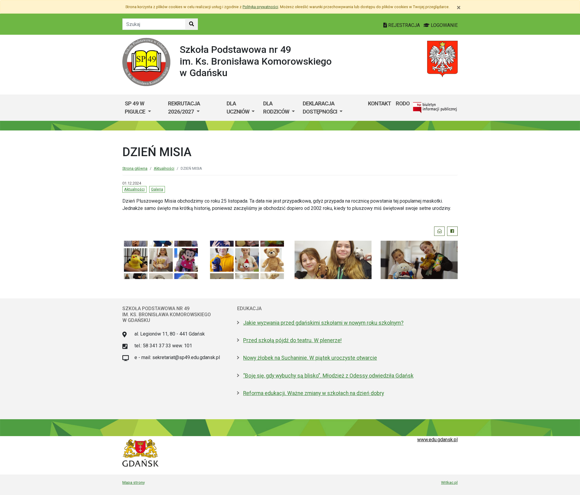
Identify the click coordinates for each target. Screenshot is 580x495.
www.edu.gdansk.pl (437, 439)
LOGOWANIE (444, 25)
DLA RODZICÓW (276, 107)
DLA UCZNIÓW (238, 107)
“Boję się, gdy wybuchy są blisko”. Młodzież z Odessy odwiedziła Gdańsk (328, 376)
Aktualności (164, 168)
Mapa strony (133, 482)
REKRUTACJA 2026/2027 (184, 107)
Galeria (157, 189)
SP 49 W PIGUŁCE (136, 107)
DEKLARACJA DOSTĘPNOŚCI (320, 107)
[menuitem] (144, 107)
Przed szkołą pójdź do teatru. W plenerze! (292, 340)
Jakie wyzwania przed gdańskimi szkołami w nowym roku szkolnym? (323, 323)
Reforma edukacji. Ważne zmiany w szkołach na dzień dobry (313, 393)
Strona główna (134, 168)
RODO (403, 103)
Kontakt (379, 103)
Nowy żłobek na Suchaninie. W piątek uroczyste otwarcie (310, 358)
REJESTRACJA (404, 25)
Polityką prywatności (260, 7)
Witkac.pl (449, 482)
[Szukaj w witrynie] (191, 24)
